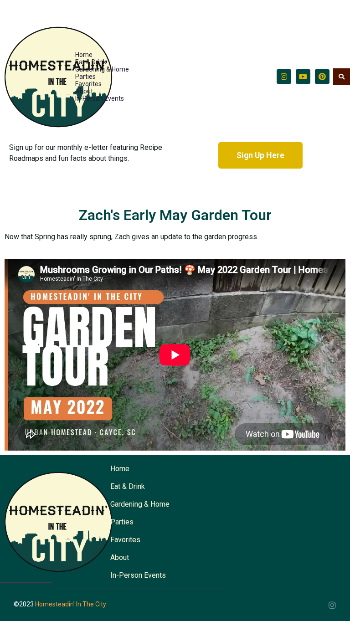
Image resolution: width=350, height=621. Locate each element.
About (84, 91)
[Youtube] (303, 76)
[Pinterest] (322, 76)
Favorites (88, 83)
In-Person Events (99, 98)
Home (84, 54)
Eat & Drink (90, 62)
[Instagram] (284, 76)
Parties (85, 76)
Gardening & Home (102, 69)
